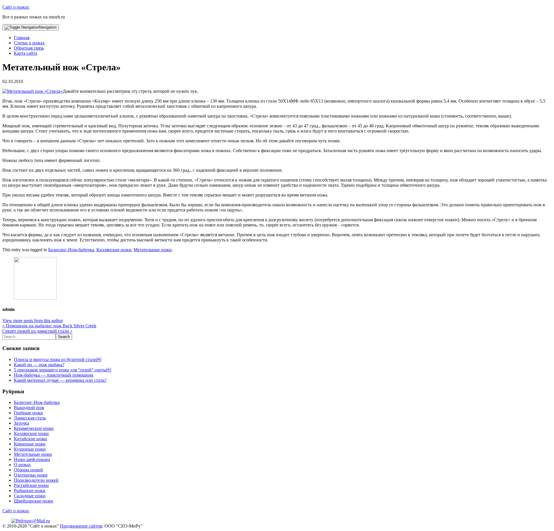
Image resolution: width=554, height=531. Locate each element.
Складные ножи (30, 495)
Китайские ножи (30, 438)
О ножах (22, 464)
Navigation (48, 27)
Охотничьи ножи (31, 475)
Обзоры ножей (28, 469)
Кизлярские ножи (113, 249)
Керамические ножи (34, 428)
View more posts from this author (32, 320)
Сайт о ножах (15, 7)
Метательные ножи (153, 249)
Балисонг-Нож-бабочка (71, 249)
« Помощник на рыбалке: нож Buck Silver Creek (49, 325)
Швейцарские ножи (33, 500)
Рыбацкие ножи (29, 490)
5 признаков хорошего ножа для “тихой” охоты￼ (62, 369)
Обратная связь (29, 48)
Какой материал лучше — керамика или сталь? (60, 380)
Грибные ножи (28, 412)
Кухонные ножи (30, 449)
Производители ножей (36, 480)
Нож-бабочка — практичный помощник (53, 375)
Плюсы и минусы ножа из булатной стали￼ (57, 359)
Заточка (21, 423)
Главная (21, 37)
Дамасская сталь (30, 417)
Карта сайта (25, 53)
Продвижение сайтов (81, 526)
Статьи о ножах (29, 42)
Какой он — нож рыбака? (39, 364)
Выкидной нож (29, 407)
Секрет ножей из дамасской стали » (37, 330)
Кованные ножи (30, 443)
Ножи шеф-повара (32, 459)
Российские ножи (31, 485)
